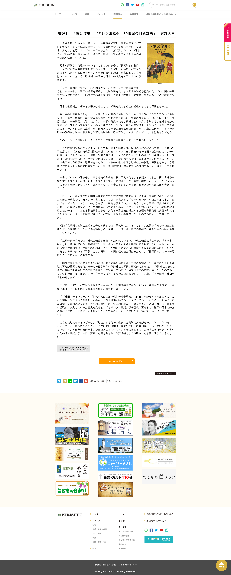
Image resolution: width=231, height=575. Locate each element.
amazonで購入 (116, 361)
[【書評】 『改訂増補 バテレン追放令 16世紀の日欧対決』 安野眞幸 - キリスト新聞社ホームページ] (75, 382)
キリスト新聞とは (126, 531)
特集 (94, 525)
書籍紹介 (122, 520)
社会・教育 (97, 533)
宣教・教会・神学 (100, 529)
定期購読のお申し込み (156, 520)
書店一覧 (122, 548)
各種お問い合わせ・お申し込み (160, 514)
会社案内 (122, 544)
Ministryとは (124, 535)
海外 (94, 537)
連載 (94, 548)
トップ (95, 514)
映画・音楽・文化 (100, 542)
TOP (221, 567)
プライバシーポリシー (128, 564)
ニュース (96, 520)
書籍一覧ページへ (164, 373)
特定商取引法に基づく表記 (105, 564)
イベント (122, 514)
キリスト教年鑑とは (127, 540)
